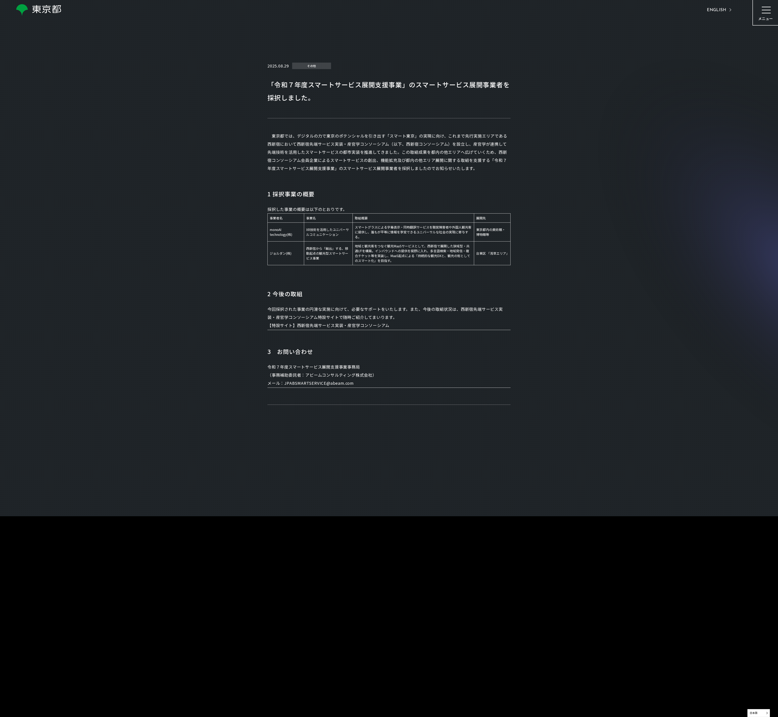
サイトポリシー (499, 711)
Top (270, 545)
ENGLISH (716, 10)
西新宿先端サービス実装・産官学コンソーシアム (343, 325)
